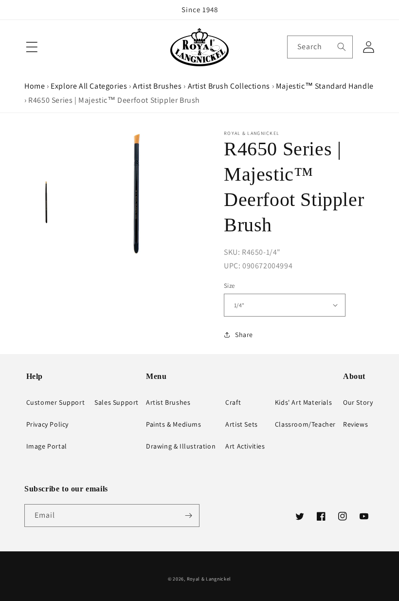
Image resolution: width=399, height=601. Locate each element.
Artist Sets (241, 424)
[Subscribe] (188, 515)
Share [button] (244, 334)
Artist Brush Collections (229, 86)
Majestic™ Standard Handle (325, 86)
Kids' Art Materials (303, 402)
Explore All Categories (89, 86)
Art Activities (245, 446)
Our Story (358, 402)
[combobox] (320, 47)
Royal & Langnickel (209, 579)
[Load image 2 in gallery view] (46, 202)
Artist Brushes (157, 86)
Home (34, 86)
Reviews (355, 424)
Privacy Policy (47, 424)
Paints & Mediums (173, 424)
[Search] (341, 46)
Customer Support (55, 402)
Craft (233, 402)
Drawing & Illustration (181, 446)
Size (229, 286)
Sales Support (116, 402)
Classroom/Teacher (305, 424)
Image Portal (46, 446)
